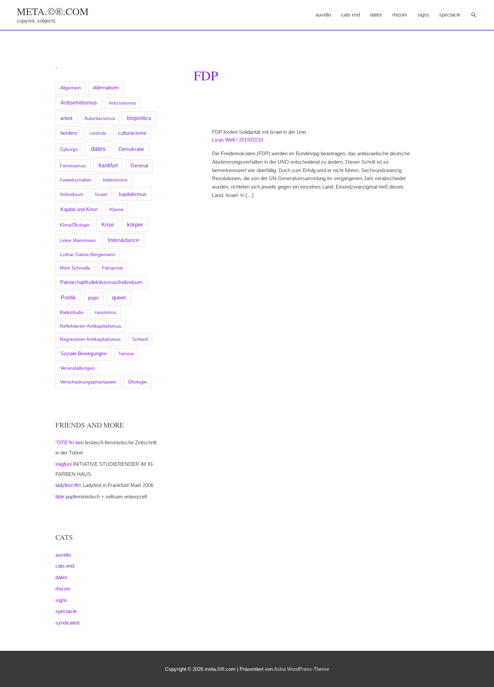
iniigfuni (63, 464)
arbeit (66, 118)
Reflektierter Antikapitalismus (90, 326)
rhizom (399, 14)
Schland (140, 339)
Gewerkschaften (75, 180)
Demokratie (131, 149)
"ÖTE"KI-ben (69, 442)
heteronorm (115, 180)
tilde (59, 496)
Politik (68, 297)
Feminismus (73, 165)
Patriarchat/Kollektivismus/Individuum (101, 282)
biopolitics (139, 118)
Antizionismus (122, 103)
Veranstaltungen (77, 368)
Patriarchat (112, 268)
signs (423, 14)
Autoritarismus (99, 118)
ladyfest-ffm (68, 485)
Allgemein (70, 87)
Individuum (71, 194)
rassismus (105, 312)
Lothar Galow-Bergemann (87, 254)
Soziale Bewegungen (83, 353)
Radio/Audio (71, 312)
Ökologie (137, 382)
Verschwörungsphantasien (88, 382)
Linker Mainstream (78, 240)
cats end (350, 14)
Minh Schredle (75, 268)
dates (376, 14)
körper (135, 224)
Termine (126, 353)
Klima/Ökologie (74, 225)
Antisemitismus (78, 103)
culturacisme (132, 133)
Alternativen (106, 87)
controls (97, 133)
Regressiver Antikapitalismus (90, 339)
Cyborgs (69, 149)
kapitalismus (133, 194)
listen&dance (123, 240)
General (139, 165)
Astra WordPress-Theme (301, 669)
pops (93, 297)
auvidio (323, 14)
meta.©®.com (53, 11)
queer (119, 297)
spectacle (449, 14)
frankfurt (108, 165)
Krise (107, 225)
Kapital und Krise (78, 209)
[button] (473, 15)
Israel (101, 194)
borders (68, 133)
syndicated (67, 622)
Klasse (117, 209)
